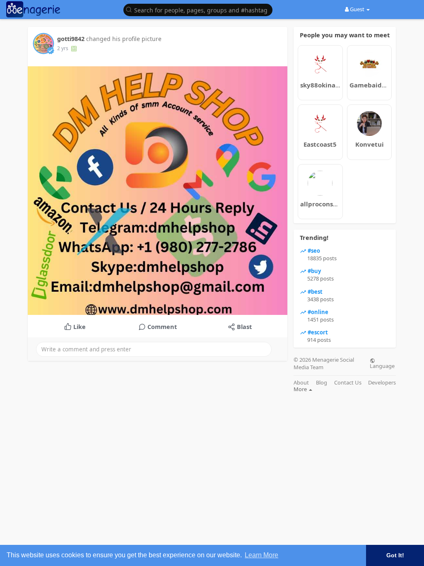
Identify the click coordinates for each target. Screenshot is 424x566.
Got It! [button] (395, 555)
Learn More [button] (261, 555)
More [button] (301, 389)
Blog (321, 382)
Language (382, 365)
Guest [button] (357, 9)
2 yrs (62, 48)
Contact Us (347, 382)
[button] (199, 9)
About (301, 382)
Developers (382, 382)
